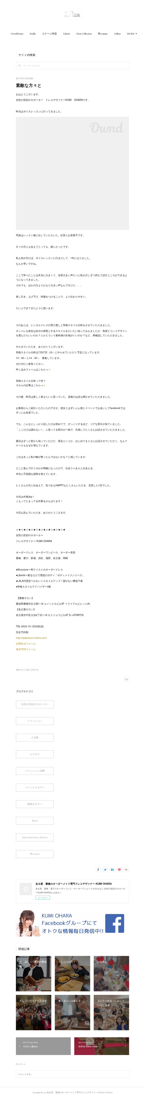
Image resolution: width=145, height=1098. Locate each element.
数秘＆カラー (34, 804)
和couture (103, 33)
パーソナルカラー (35, 787)
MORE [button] (130, 33)
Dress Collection (84, 33)
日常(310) (35, 669)
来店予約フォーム (26, 649)
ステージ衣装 (49, 33)
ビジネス (35, 754)
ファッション (34, 720)
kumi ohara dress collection (35, 837)
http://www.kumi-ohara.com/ (32, 637)
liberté (35, 820)
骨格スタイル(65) (23, 669)
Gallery (117, 33)
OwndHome (17, 33)
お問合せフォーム (26, 643)
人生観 (35, 737)
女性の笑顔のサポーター (34, 704)
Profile (33, 33)
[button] (17, 33)
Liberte (66, 33)
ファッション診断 (35, 770)
